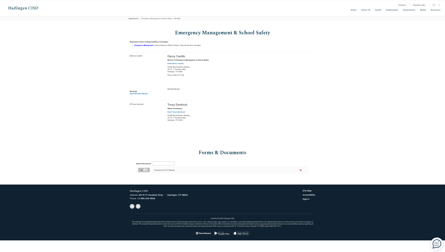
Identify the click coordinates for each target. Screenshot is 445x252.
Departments (133, 18)
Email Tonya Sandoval (176, 112)
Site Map (307, 190)
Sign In (306, 199)
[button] (403, 5)
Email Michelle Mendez (139, 93)
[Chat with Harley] (437, 244)
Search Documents (143, 163)
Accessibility (309, 194)
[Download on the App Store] (241, 233)
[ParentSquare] (203, 233)
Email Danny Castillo (175, 63)
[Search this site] (439, 5)
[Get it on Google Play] (222, 233)
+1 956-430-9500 (146, 198)
